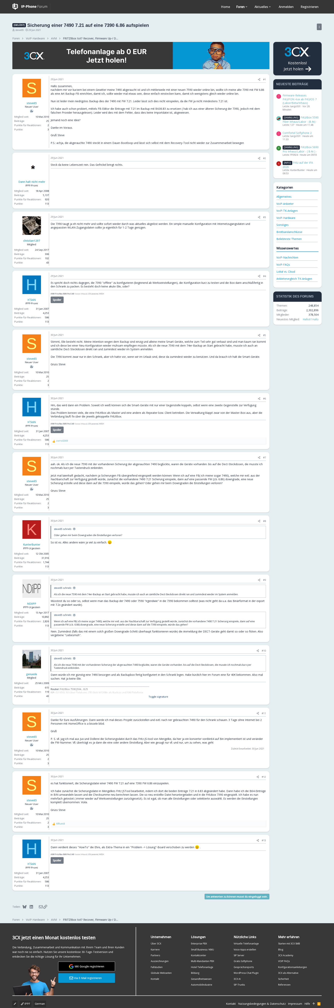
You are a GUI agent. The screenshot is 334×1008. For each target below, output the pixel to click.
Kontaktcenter (198, 955)
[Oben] (313, 1004)
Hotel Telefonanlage (202, 967)
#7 (264, 457)
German (40, 1003)
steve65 (19, 30)
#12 (264, 777)
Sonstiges (282, 225)
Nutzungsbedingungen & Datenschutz (262, 1003)
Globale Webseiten (161, 973)
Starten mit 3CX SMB (289, 943)
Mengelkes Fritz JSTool (116, 791)
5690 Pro (66, 293)
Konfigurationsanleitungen (292, 967)
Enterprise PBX (199, 943)
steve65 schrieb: (63, 529)
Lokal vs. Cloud (285, 271)
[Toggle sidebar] (319, 27)
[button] (246, 6)
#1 (264, 79)
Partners (155, 955)
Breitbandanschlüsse (289, 232)
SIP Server (239, 955)
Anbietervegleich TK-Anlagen (294, 278)
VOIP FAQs (284, 961)
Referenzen (284, 984)
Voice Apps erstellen (245, 949)
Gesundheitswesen (201, 979)
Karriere (155, 949)
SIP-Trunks (239, 984)
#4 (264, 276)
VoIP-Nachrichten (287, 257)
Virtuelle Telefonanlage (246, 943)
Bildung (195, 973)
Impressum (295, 1003)
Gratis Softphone (243, 961)
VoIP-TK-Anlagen (287, 210)
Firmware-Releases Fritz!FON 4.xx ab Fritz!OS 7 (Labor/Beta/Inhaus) (300, 99)
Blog (280, 949)
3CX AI (237, 979)
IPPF (27, 1003)
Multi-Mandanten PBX (202, 961)
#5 (264, 335)
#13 (264, 840)
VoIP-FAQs (283, 264)
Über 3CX (156, 943)
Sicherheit (283, 979)
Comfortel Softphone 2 (297, 133)
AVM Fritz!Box (57, 293)
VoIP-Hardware (285, 218)
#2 (264, 158)
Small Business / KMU (202, 949)
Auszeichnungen (160, 961)
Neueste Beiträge (292, 84)
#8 (264, 521)
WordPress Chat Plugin (246, 973)
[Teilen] (259, 79)
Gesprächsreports (244, 967)
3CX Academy (285, 955)
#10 (264, 650)
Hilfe (307, 1003)
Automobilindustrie (201, 984)
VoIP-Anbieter (285, 204)
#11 (264, 713)
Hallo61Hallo (311, 319)
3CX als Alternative (288, 973)
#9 (264, 580)
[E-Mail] (38, 906)
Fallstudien (157, 967)
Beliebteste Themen (289, 239)
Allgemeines (283, 196)
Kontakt (155, 979)
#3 (264, 217)
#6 (264, 398)
